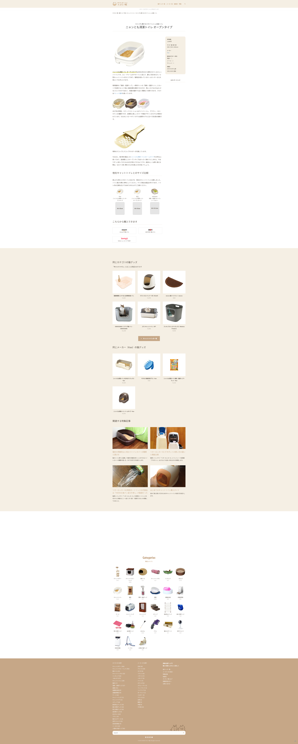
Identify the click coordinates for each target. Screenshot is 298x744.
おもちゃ (115, 714)
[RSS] (149, 737)
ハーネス (115, 726)
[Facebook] (145, 737)
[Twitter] (147, 737)
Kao (168, 53)
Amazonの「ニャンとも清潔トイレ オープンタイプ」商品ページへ (124, 231)
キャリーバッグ (117, 697)
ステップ (115, 702)
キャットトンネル (117, 673)
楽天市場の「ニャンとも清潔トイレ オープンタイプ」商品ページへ (150, 231)
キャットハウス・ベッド (119, 669)
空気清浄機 (116, 724)
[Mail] (152, 737)
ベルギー (140, 695)
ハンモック (116, 676)
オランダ (140, 683)
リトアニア (141, 690)
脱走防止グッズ (117, 704)
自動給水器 (116, 690)
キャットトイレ (117, 681)
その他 (139, 707)
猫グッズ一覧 (161, 4)
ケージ (114, 695)
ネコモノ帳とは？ (168, 679)
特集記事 (165, 674)
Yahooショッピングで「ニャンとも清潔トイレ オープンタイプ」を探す (124, 239)
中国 (139, 704)
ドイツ (139, 681)
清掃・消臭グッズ (117, 685)
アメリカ (140, 669)
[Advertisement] (175, 107)
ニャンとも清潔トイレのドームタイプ (142, 157)
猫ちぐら (115, 671)
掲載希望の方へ (167, 681)
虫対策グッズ (116, 712)
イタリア (140, 678)
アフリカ (140, 697)
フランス (140, 673)
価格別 (176, 4)
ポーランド (141, 693)
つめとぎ (115, 678)
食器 (114, 688)
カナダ (139, 671)
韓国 (139, 702)
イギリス (140, 676)
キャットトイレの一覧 (150, 338)
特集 (180, 4)
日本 (139, 666)
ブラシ (114, 716)
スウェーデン (141, 685)
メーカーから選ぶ (168, 672)
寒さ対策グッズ (117, 709)
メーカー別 (169, 4)
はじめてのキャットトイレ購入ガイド (164, 490)
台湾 (139, 700)
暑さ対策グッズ (117, 707)
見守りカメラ (116, 721)
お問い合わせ (166, 684)
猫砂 (114, 683)
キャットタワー (117, 666)
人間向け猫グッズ (117, 728)
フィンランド (141, 688)
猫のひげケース (117, 719)
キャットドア (116, 700)
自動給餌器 (116, 693)
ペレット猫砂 (118, 93)
